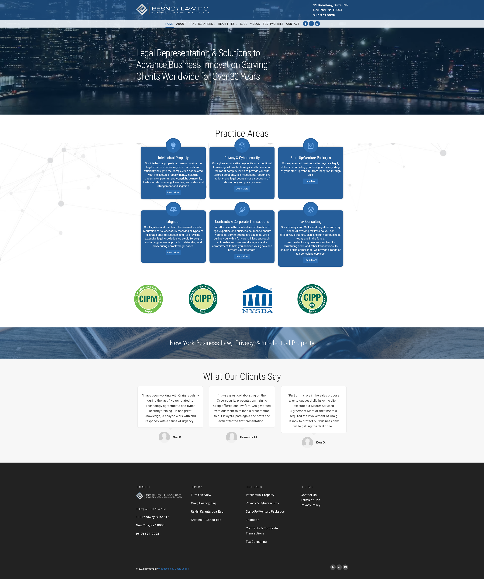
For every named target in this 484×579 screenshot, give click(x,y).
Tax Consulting (256, 542)
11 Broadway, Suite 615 (152, 517)
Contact (293, 23)
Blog (243, 23)
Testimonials (273, 23)
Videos (255, 23)
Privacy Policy (310, 505)
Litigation (252, 520)
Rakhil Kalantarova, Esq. (207, 511)
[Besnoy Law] (174, 10)
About (181, 23)
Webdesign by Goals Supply (173, 568)
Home (169, 23)
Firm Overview (201, 495)
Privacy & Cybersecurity (262, 503)
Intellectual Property (260, 495)
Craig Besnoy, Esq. (204, 503)
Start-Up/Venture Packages (265, 511)
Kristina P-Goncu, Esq (206, 520)
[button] (214, 24)
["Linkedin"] (317, 23)
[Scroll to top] (475, 572)
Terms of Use (310, 500)
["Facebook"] (305, 23)
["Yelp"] (311, 23)
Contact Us (309, 495)
